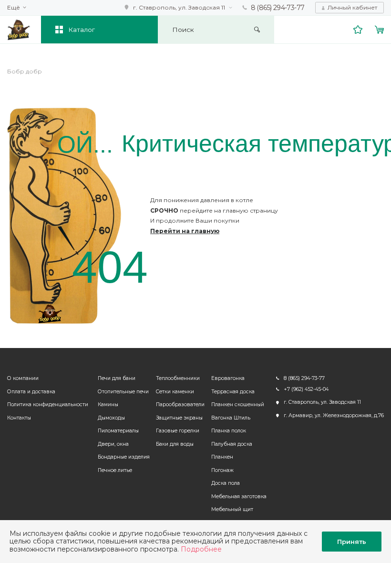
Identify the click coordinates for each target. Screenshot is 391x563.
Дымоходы (111, 418)
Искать (257, 30)
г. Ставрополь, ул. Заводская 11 (179, 7)
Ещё (13, 7)
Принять (351, 541)
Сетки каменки (175, 392)
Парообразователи (180, 404)
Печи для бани (116, 378)
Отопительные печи (123, 392)
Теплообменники (178, 378)
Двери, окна (113, 444)
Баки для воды (175, 444)
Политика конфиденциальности (47, 404)
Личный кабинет (352, 7)
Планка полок (228, 431)
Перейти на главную (184, 231)
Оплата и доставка (31, 392)
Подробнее (201, 549)
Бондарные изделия (124, 457)
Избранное (358, 29)
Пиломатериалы (118, 431)
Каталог (81, 29)
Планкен (222, 457)
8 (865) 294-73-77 (278, 7)
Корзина (379, 29)
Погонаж (222, 470)
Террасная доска (233, 392)
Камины (108, 404)
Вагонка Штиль (230, 418)
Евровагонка (228, 378)
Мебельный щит (232, 509)
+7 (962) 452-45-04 (306, 389)
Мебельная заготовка (239, 496)
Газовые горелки (177, 431)
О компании (23, 378)
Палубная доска (231, 444)
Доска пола (225, 483)
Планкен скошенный (237, 404)
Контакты (19, 418)
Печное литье (115, 470)
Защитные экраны (179, 418)
